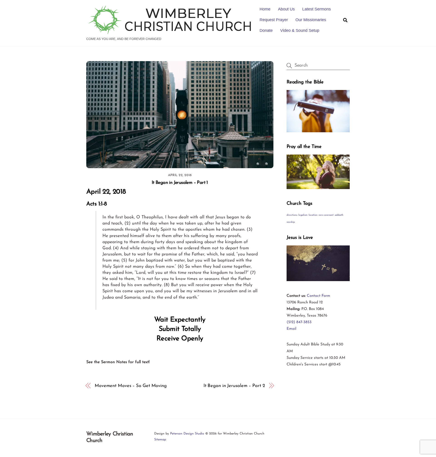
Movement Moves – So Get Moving (131, 386)
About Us (286, 9)
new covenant (326, 215)
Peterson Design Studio (187, 433)
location (313, 215)
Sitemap (160, 439)
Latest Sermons (316, 9)
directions (292, 215)
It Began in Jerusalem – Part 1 (180, 182)
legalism (302, 215)
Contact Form (318, 296)
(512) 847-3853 (299, 322)
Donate (266, 30)
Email (291, 329)
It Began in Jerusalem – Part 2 (234, 386)
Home (265, 9)
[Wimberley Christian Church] (170, 32)
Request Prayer (274, 19)
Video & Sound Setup (299, 30)
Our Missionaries (310, 19)
